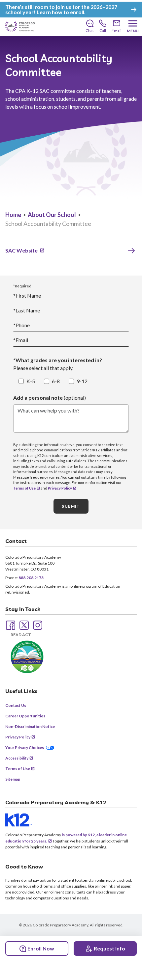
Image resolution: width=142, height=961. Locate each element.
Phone (21, 325)
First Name (27, 295)
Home (13, 214)
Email (20, 340)
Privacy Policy (60, 488)
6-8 (56, 381)
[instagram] (37, 624)
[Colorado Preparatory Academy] (20, 27)
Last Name (26, 310)
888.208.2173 (31, 577)
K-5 (30, 381)
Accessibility (16, 758)
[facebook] (10, 624)
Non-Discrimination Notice (30, 726)
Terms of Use (24, 488)
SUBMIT (71, 506)
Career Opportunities (25, 715)
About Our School (52, 214)
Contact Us (15, 705)
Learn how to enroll (60, 12)
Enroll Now (40, 948)
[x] (23, 624)
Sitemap (12, 779)
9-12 (82, 381)
